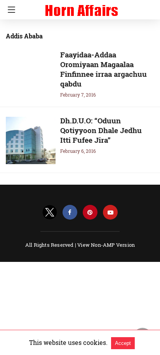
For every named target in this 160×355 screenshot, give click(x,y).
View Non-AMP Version (106, 244)
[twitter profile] (49, 212)
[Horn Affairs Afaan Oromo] (81, 7)
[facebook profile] (70, 212)
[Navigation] (9, 9)
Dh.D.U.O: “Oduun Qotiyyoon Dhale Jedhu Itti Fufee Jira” (101, 130)
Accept (123, 343)
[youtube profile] (110, 212)
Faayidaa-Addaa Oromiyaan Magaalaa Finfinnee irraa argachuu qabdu (103, 69)
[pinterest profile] (90, 212)
